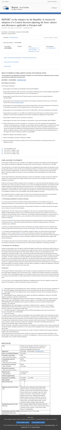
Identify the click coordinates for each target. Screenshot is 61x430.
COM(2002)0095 (19, 102)
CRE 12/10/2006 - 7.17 (34, 49)
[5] (19, 233)
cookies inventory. (36, 427)
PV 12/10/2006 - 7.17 (34, 48)
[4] (53, 114)
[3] (56, 110)
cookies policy (24, 427)
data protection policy (50, 425)
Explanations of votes (34, 51)
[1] (38, 88)
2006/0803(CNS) (13, 37)
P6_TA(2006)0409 (50, 48)
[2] (43, 107)
